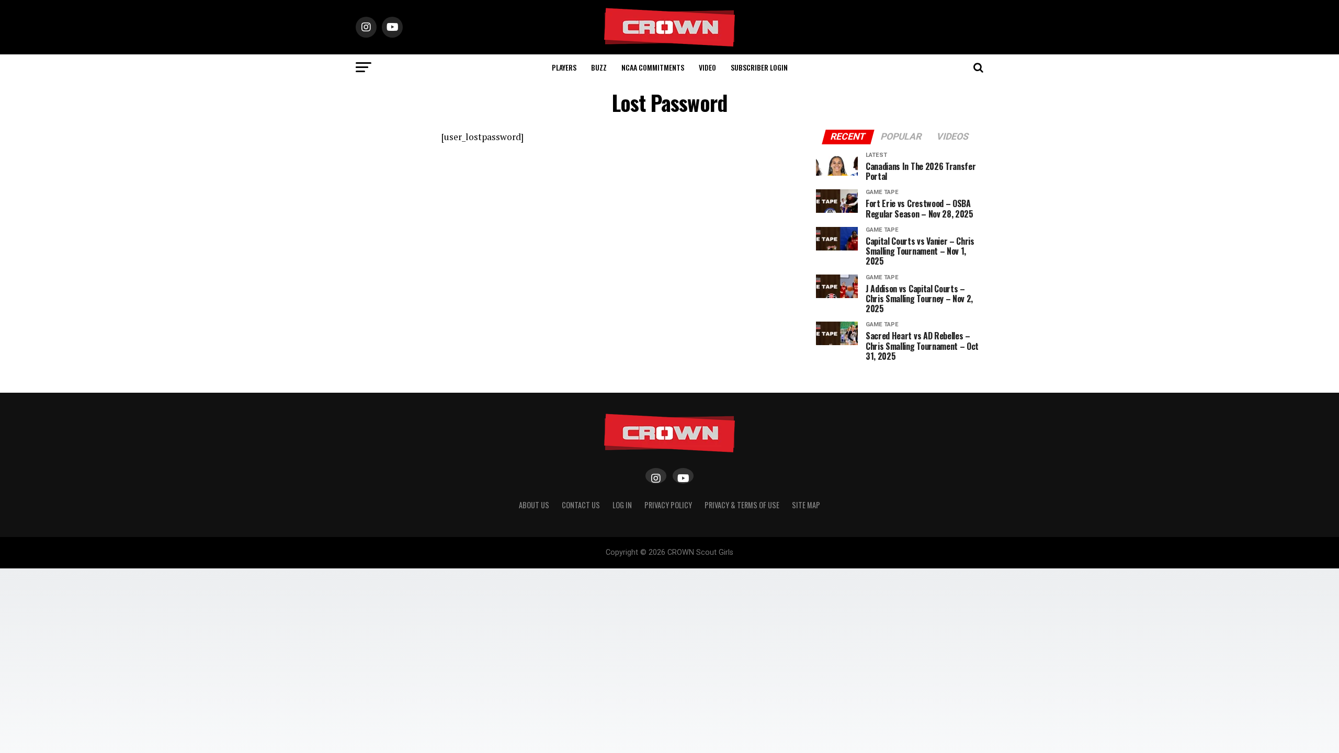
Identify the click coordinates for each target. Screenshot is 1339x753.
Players (564, 67)
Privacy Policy (668, 504)
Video (707, 67)
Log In (622, 504)
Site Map (806, 504)
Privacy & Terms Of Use (742, 504)
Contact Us (581, 504)
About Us (534, 504)
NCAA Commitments (652, 67)
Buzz (599, 67)
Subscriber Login (759, 67)
